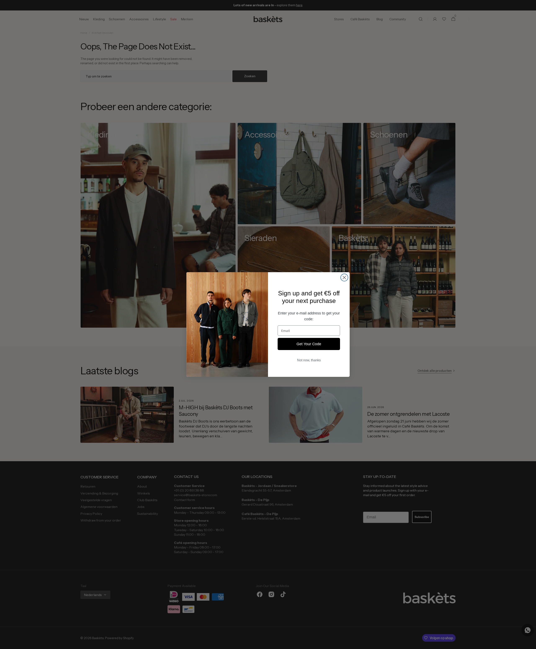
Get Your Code (308, 344)
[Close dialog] (344, 277)
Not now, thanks (309, 360)
